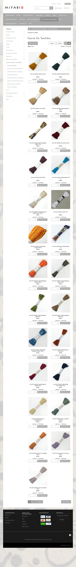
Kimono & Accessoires (10, 19)
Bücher (18, 15)
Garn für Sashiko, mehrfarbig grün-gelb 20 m (38, 316)
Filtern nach (33, 43)
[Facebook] (70, 535)
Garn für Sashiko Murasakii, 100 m (60, 143)
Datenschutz (24, 516)
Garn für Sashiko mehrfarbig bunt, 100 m (60, 109)
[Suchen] (51, 8)
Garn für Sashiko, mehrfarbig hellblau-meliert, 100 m (38, 350)
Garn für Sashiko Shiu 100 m (38, 177)
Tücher (54, 15)
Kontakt (58, 3)
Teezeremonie (39, 15)
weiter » (40, 501)
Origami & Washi (9, 15)
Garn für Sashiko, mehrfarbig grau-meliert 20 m (60, 281)
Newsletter (7, 522)
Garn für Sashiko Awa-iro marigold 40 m (38, 453)
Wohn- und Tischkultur (33, 19)
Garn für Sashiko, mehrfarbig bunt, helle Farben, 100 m (38, 212)
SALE (30, 23)
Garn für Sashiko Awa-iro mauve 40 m (60, 453)
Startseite (54, 3)
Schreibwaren (22, 23)
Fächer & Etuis (62, 15)
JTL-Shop (68, 545)
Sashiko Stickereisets (12, 74)
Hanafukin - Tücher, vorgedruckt (15, 68)
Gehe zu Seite (65, 501)
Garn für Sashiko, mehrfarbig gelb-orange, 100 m (38, 281)
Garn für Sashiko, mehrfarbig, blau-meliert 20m (60, 385)
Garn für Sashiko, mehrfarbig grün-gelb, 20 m (61, 316)
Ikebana (48, 15)
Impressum (24, 524)
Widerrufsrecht (25, 526)
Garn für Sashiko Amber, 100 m (38, 74)
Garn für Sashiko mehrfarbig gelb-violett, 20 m (38, 143)
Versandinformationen (9, 520)
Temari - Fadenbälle (12, 87)
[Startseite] (29, 29)
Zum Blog (62, 519)
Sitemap (24, 521)
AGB (23, 518)
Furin (60, 19)
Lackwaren (21, 19)
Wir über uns (7, 515)
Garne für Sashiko (11, 65)
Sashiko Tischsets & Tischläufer (15, 71)
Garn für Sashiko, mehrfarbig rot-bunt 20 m (60, 350)
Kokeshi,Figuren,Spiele (10, 23)
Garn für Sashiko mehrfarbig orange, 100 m (38, 247)
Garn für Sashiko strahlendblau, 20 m (61, 178)
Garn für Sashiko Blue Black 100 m (60, 74)
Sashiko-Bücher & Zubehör (13, 84)
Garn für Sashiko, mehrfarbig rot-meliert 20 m (38, 385)
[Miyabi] (15, 7)
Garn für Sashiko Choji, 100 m (37, 108)
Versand (44, 539)
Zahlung (6, 517)
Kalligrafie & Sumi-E (28, 15)
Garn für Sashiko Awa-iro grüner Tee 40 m (60, 419)
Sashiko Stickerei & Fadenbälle (48, 19)
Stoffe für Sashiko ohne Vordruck (15, 80)
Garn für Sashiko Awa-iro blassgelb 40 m (38, 419)
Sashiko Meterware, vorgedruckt (15, 77)
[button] (66, 43)
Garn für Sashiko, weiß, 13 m (61, 212)
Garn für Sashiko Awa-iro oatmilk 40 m (37, 488)
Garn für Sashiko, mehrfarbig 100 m (60, 247)
